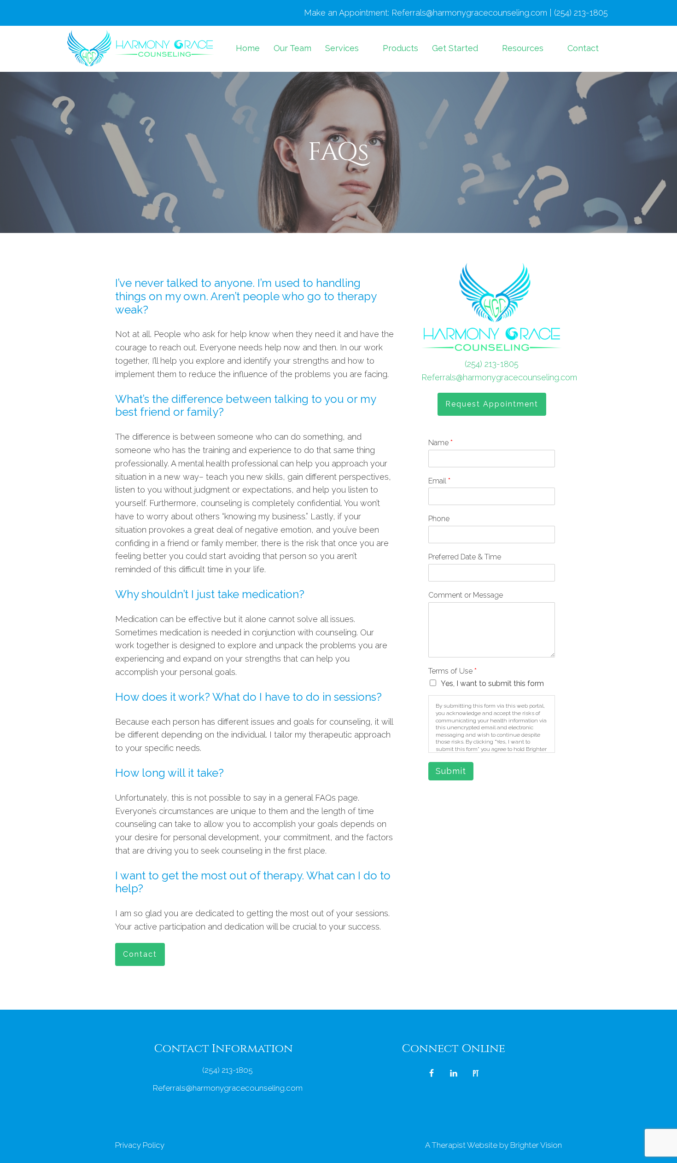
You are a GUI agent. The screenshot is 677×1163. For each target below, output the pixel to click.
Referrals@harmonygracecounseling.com (499, 377)
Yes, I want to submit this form (492, 683)
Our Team (292, 48)
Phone (438, 518)
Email (439, 481)
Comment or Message (465, 595)
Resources (522, 48)
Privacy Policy (139, 1145)
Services (342, 48)
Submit (451, 771)
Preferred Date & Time (464, 556)
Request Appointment (491, 404)
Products (400, 48)
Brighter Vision (536, 1145)
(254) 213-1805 (492, 364)
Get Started (455, 48)
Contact (583, 48)
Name (440, 442)
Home (248, 48)
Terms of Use (452, 671)
